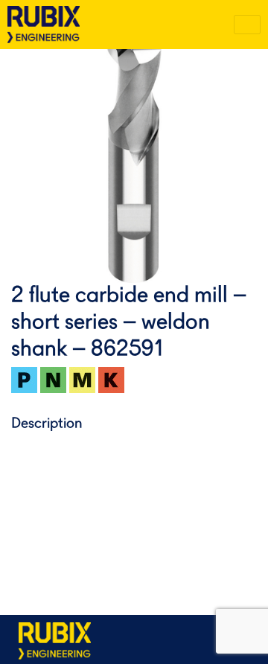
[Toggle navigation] (247, 24)
